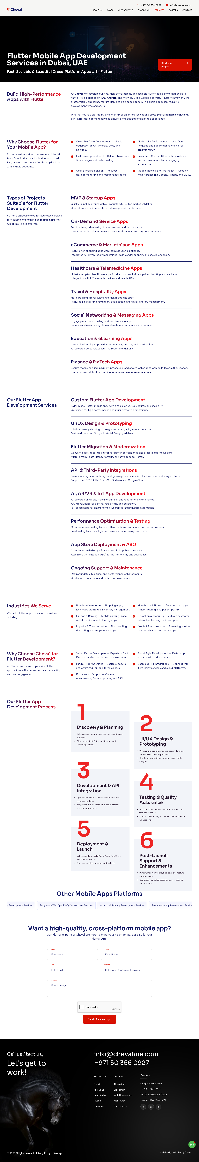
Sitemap (57, 1153)
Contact (187, 10)
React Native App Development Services (170, 905)
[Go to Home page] (14, 9)
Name (53, 949)
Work (110, 10)
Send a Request (96, 1019)
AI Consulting (125, 10)
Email (53, 965)
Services (159, 10)
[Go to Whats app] (192, 1144)
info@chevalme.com (126, 1054)
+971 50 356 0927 (122, 1062)
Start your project (166, 65)
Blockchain (144, 10)
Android (111, 97)
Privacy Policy (43, 1153)
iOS (103, 97)
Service (107, 965)
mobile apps (47, 219)
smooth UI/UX (146, 149)
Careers (173, 10)
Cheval (78, 93)
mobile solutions (178, 114)
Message (54, 980)
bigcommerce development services (129, 371)
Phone (106, 949)
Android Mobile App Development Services (119, 905)
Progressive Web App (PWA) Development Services (63, 905)
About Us (98, 10)
